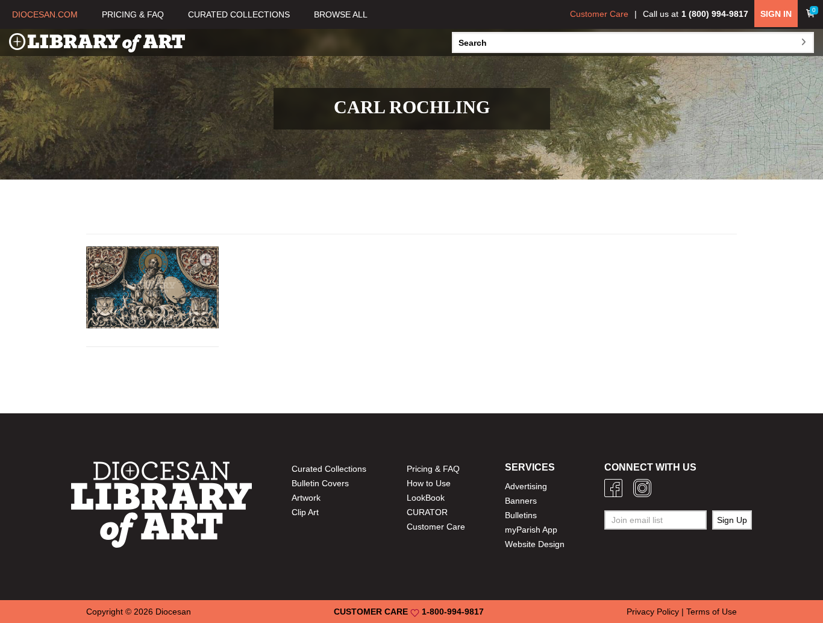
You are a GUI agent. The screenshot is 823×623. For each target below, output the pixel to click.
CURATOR (427, 512)
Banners (521, 501)
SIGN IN (776, 14)
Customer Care (599, 14)
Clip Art (305, 512)
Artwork (306, 497)
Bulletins (521, 515)
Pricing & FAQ (433, 469)
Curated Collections (329, 469)
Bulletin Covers (320, 483)
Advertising (526, 486)
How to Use (429, 483)
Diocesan (173, 611)
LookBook (426, 497)
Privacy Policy (653, 611)
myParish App (531, 529)
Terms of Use (711, 611)
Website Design (535, 544)
